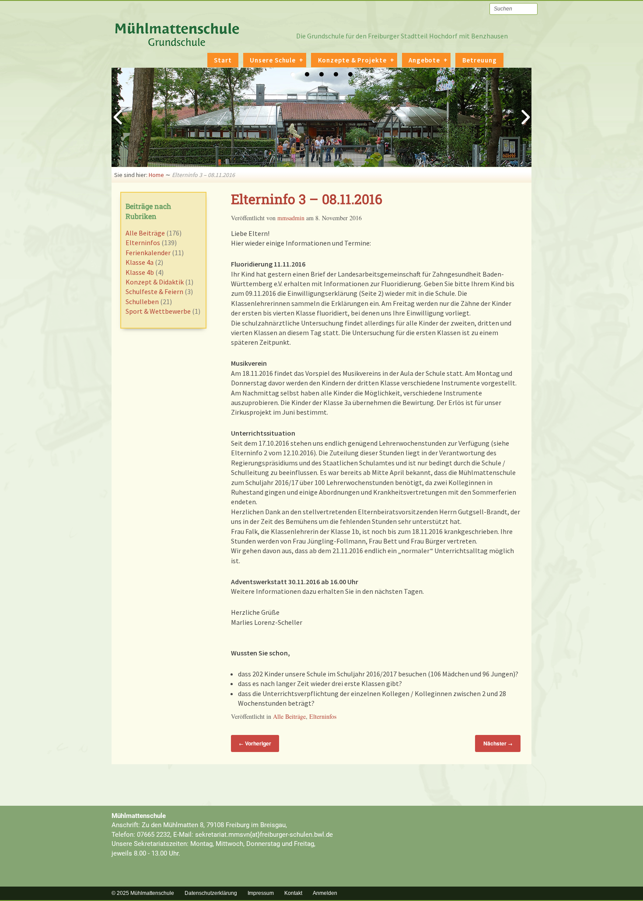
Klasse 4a (140, 262)
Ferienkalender (148, 252)
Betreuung (479, 60)
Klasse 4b (140, 272)
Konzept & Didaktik (155, 281)
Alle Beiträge (289, 716)
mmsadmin (290, 218)
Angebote (424, 60)
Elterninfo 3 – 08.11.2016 (306, 199)
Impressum (261, 893)
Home (156, 175)
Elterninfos (322, 716)
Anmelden (325, 893)
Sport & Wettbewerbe (158, 311)
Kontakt (293, 893)
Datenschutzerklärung (211, 893)
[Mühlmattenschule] (177, 42)
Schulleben (142, 301)
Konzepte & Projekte (352, 60)
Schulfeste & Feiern (154, 291)
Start (223, 60)
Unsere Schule (273, 60)
